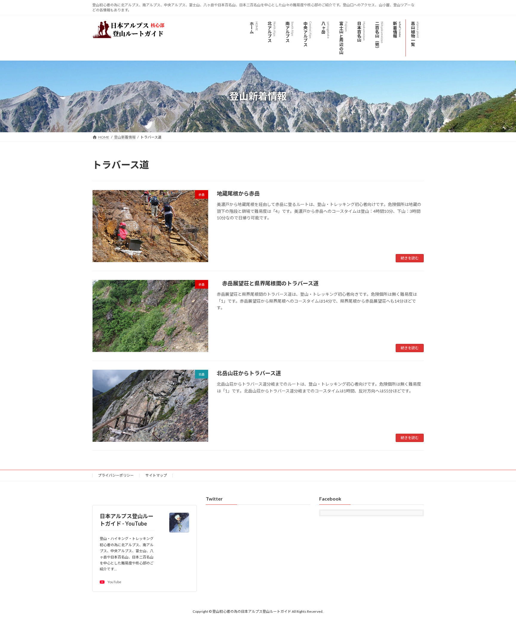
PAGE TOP (498, 597)
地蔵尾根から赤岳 (241, 193)
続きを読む (410, 258)
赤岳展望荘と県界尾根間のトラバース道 (268, 283)
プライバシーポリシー (116, 475)
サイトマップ (156, 475)
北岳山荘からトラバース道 (249, 373)
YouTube (114, 582)
